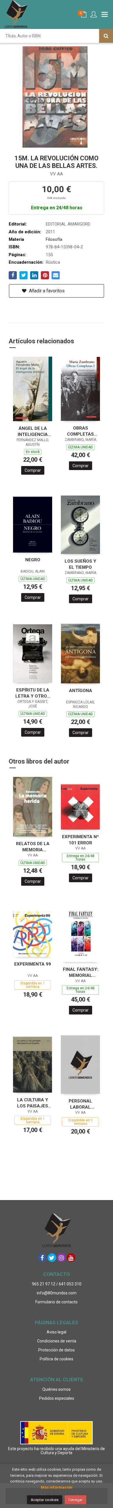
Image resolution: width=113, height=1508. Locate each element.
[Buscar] (106, 36)
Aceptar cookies (45, 1500)
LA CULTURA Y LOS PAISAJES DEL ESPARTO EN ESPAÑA (32, 1103)
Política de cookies (56, 1359)
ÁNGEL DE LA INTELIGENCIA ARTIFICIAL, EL (32, 431)
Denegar (75, 1500)
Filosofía (54, 239)
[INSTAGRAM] (61, 1257)
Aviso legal (56, 1332)
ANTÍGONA (80, 690)
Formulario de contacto (56, 1302)
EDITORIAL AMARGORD (68, 224)
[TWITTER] (52, 1257)
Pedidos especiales (56, 1398)
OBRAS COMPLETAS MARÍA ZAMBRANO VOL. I (80, 431)
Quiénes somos (56, 1389)
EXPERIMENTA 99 (32, 964)
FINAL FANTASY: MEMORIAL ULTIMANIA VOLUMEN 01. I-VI (80, 972)
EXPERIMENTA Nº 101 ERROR (80, 839)
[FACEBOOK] (42, 1257)
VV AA (56, 174)
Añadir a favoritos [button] (46, 290)
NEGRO (32, 559)
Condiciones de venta (56, 1341)
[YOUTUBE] (71, 1257)
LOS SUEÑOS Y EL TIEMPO (80, 564)
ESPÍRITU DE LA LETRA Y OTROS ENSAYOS (32, 693)
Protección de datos (56, 1350)
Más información (56, 1487)
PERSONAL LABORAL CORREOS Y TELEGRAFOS (80, 1104)
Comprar (33, 470)
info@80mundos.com (56, 1293)
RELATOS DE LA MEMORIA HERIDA (33, 846)
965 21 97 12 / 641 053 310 (56, 1284)
